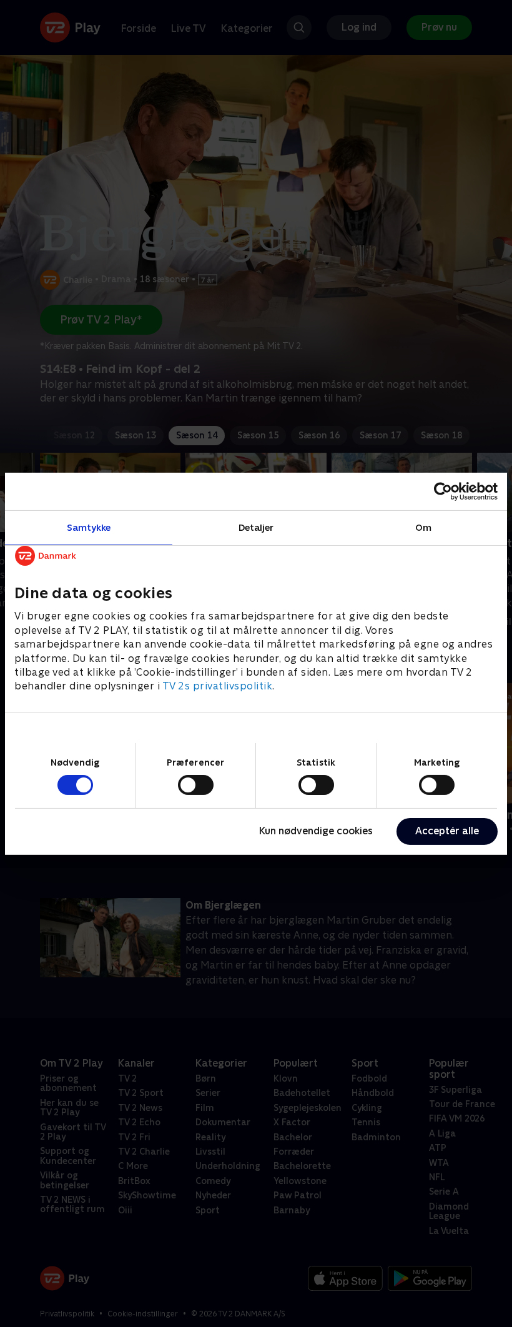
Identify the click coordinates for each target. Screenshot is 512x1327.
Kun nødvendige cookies (316, 831)
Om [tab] (423, 526)
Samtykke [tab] (89, 526)
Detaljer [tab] (256, 526)
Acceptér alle (447, 831)
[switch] (196, 785)
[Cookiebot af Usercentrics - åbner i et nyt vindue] (443, 490)
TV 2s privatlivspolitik (217, 686)
